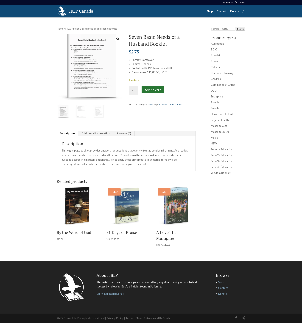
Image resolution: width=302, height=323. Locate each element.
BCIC (214, 49)
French (215, 108)
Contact (221, 11)
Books (214, 61)
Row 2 (173, 104)
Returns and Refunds (157, 318)
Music (214, 137)
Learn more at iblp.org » (110, 293)
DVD (213, 90)
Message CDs (219, 125)
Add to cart (153, 90)
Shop (210, 11)
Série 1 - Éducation (221, 149)
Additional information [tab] (96, 133)
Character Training (222, 73)
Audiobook (217, 43)
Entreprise (217, 96)
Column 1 (164, 104)
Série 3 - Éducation (221, 161)
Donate (234, 11)
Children (216, 78)
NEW (68, 28)
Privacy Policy (115, 318)
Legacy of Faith (220, 120)
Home (60, 28)
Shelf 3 (180, 104)
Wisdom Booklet (221, 172)
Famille (215, 102)
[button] (118, 39)
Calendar (216, 67)
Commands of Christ (223, 84)
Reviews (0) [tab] (124, 133)
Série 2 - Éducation (221, 155)
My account (228, 3)
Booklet (215, 55)
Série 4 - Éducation (221, 167)
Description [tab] (67, 133)
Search (240, 29)
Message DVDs (220, 131)
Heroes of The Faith (222, 114)
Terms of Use (134, 318)
